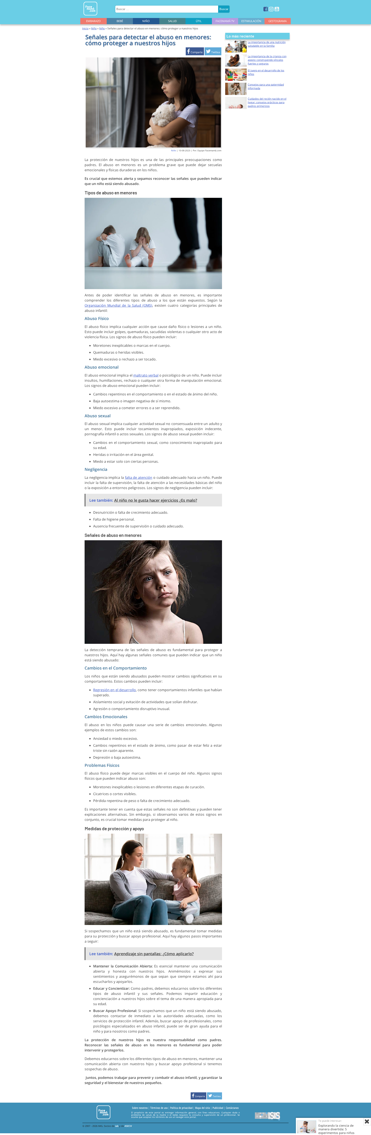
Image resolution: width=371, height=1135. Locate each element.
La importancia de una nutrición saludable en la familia (267, 44)
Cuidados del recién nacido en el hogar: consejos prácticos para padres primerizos (267, 102)
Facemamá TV (225, 21)
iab (117, 1125)
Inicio (85, 28)
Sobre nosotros (140, 1108)
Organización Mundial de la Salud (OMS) (118, 305)
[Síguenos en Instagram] (271, 8)
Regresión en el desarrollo (114, 690)
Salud (172, 21)
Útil (199, 21)
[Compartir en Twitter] (213, 52)
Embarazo (93, 21)
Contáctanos (232, 1108)
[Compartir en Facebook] (195, 52)
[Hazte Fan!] (265, 8)
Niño (146, 21)
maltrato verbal (145, 375)
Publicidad (218, 1108)
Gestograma (277, 21)
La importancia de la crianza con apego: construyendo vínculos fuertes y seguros (267, 59)
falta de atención (138, 477)
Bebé (120, 21)
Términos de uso (159, 1108)
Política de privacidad (181, 1108)
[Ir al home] (90, 16)
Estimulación (251, 21)
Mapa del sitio (202, 1108)
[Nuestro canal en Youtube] (277, 8)
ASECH (128, 1125)
